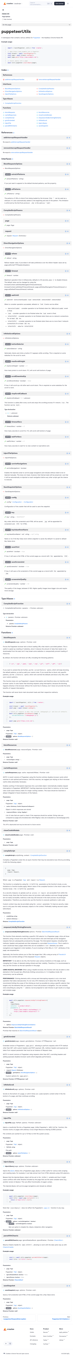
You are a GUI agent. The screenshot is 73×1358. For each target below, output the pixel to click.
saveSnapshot (43, 126)
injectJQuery (43, 123)
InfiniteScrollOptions (45, 91)
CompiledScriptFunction (13, 103)
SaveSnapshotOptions (46, 94)
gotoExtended (10, 120)
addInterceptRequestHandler (14, 79)
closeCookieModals (45, 115)
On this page (7, 25)
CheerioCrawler (8, 1247)
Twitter (45, 1340)
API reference (34, 1340)
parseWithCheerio (11, 126)
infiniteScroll (43, 120)
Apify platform (63, 1332)
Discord (45, 1332)
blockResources (44, 112)
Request (15, 236)
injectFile (8, 123)
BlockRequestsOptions (12, 88)
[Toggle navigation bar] (67, 3)
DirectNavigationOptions (13, 91)
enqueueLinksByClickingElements (50, 118)
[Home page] (3, 10)
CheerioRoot (58, 1240)
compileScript (9, 118)
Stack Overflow (47, 1336)
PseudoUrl (62, 954)
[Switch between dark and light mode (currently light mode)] (8, 1344)
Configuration (17, 502)
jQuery (12, 1171)
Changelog (33, 1344)
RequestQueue (52, 943)
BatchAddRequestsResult (50, 932)
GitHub (61, 1340)
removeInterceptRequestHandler (49, 79)
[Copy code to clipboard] (68, 47)
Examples (33, 1336)
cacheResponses (10, 115)
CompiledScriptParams (46, 88)
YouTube (45, 1344)
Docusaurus (62, 1336)
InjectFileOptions (10, 94)
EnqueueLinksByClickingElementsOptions (23, 1025)
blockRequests (10, 112)
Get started (59, 3)
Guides (32, 1332)
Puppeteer (36, 38)
